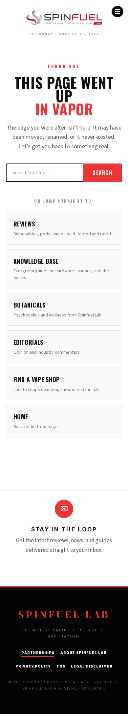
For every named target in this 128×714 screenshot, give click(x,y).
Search (102, 173)
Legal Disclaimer (91, 666)
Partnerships (37, 653)
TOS (60, 666)
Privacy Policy (32, 666)
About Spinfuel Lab (83, 653)
